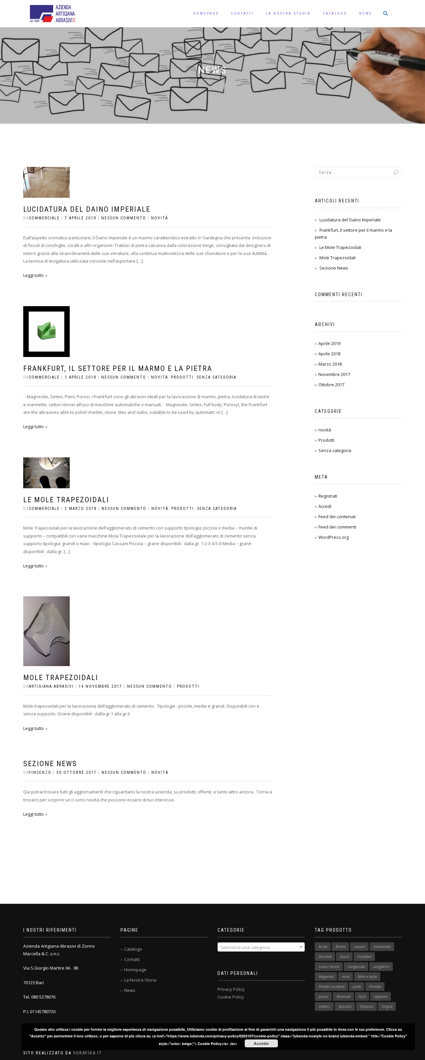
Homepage (206, 13)
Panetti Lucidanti (332, 986)
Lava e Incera (329, 966)
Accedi (324, 506)
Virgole (387, 1006)
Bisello (341, 946)
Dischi (344, 956)
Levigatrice (381, 966)
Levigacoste (356, 966)
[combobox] (261, 947)
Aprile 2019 (329, 343)
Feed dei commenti (337, 527)
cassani (359, 946)
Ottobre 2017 (331, 385)
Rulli (362, 996)
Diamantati (382, 946)
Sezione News (50, 764)
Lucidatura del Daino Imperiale (86, 209)
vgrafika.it (87, 1052)
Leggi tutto (33, 275)
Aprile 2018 (329, 354)
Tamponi (367, 1006)
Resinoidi (344, 996)
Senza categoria (216, 377)
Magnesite (326, 976)
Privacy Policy (231, 989)
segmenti (380, 996)
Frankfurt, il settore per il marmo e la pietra (117, 368)
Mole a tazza (367, 976)
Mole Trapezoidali (60, 677)
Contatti (242, 13)
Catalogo (335, 13)
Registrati (327, 496)
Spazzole (345, 1006)
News (365, 13)
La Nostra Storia (288, 13)
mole (346, 976)
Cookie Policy (230, 997)
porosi (323, 996)
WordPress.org (333, 537)
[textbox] (261, 947)
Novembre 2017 (334, 374)
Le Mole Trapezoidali (66, 500)
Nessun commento (123, 218)
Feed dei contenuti (337, 517)
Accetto (261, 1043)
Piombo (375, 986)
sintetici (324, 1006)
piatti (357, 986)
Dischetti (325, 956)
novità (159, 218)
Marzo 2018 (330, 364)
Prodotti (182, 377)
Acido (323, 946)
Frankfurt (365, 956)
